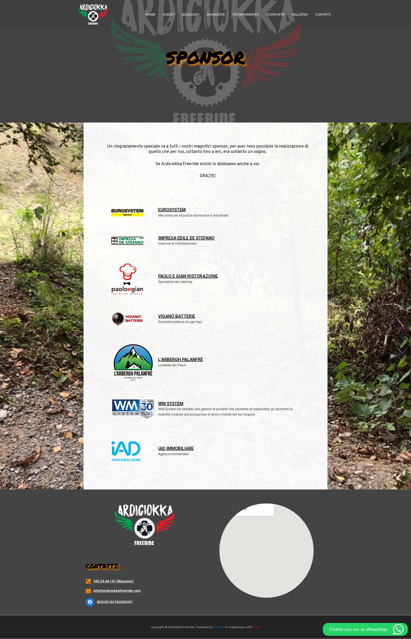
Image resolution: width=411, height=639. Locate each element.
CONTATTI (323, 14)
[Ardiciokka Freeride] (93, 14)
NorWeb (219, 627)
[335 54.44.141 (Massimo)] (88, 581)
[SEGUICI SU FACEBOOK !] (90, 602)
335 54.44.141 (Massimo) (114, 581)
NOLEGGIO (190, 14)
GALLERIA (300, 14)
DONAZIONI (216, 14)
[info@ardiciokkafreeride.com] (88, 591)
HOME (150, 14)
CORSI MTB (275, 14)
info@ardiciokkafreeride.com (117, 591)
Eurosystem (172, 209)
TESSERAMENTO (245, 14)
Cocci (256, 627)
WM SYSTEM (170, 403)
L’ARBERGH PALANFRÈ (180, 359)
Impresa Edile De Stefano (186, 238)
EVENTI (168, 14)
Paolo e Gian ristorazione (188, 276)
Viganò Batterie (176, 316)
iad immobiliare (176, 448)
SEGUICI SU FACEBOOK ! (115, 602)
